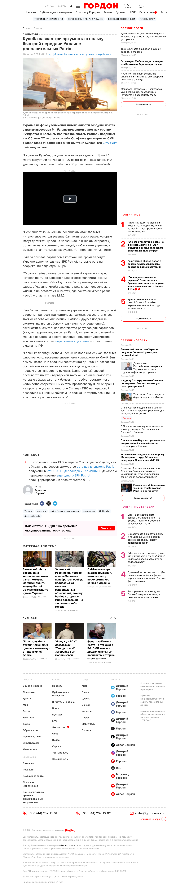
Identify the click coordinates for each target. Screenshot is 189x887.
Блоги (108, 12)
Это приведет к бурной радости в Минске (141, 50)
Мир (25, 704)
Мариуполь (88, 723)
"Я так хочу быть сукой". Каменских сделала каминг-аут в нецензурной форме (36, 648)
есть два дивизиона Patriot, (96, 466)
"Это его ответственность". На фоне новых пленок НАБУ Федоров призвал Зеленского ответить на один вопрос (146, 246)
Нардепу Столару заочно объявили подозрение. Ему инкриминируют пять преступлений (142, 383)
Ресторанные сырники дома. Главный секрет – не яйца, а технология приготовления (144, 594)
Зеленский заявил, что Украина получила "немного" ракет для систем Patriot (139, 352)
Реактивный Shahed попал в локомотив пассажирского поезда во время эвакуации (144, 263)
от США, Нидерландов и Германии (72, 471)
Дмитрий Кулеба (32, 516)
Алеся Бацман (125, 744)
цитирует (110, 143)
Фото (55, 733)
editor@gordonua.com (150, 813)
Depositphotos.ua (69, 845)
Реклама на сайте (33, 775)
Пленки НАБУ (147, 19)
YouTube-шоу (60, 752)
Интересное (30, 749)
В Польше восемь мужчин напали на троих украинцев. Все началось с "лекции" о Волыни (142, 429)
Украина (28, 511)
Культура (28, 717)
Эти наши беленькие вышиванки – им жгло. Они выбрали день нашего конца (142, 76)
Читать (106, 528)
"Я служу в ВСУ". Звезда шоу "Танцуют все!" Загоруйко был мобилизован (66, 648)
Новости (30, 12)
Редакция (28, 769)
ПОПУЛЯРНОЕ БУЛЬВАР (137, 506)
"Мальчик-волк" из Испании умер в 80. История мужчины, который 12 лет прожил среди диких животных (145, 227)
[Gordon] (101, 6)
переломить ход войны (72, 341)
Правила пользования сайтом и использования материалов (152, 686)
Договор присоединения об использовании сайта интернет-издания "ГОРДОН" (152, 715)
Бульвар (120, 12)
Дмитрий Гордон (122, 687)
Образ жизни (30, 730)
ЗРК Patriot (104, 511)
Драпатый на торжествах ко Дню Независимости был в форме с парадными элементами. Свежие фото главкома (147, 577)
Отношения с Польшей (121, 19)
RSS (118, 767)
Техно (26, 723)
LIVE (133, 12)
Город (85, 680)
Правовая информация (30, 784)
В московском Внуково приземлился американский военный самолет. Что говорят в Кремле (143, 443)
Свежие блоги (132, 28)
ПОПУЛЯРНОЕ (130, 214)
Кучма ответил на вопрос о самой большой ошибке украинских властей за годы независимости (144, 304)
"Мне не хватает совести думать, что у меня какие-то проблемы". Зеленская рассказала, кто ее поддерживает (147, 557)
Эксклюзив (146, 12)
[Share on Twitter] (48, 503)
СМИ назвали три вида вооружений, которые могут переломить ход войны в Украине (99, 576)
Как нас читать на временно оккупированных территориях (33, 797)
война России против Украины (64, 511)
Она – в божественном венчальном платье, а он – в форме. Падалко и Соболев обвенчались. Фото (144, 519)
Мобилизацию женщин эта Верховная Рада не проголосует (142, 63)
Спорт (26, 711)
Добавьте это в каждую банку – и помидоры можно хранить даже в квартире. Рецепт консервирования (146, 538)
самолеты (41, 511)
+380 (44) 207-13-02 (96, 813)
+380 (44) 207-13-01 (42, 813)
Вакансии (28, 763)
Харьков (87, 711)
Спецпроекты (60, 758)
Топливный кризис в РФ (48, 19)
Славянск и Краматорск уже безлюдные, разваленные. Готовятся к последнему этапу (141, 91)
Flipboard (122, 761)
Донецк (86, 704)
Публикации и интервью (56, 12)
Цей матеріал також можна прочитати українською (82, 54)
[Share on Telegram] (55, 503)
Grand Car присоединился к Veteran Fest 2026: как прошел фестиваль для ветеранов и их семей (142, 410)
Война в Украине (32, 685)
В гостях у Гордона (87, 12)
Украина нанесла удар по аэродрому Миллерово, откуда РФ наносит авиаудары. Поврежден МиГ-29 (142, 457)
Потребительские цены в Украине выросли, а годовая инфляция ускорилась (143, 36)
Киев (84, 685)
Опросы (57, 746)
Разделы (56, 680)
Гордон (26, 28)
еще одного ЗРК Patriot (73, 475)
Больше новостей (143, 498)
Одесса (86, 698)
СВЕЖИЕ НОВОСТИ (134, 340)
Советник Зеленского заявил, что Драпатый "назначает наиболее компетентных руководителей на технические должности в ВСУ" (140, 472)
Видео (56, 739)
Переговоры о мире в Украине (85, 19)
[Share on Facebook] (42, 503)
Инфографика (31, 742)
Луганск (86, 730)
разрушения (89, 511)
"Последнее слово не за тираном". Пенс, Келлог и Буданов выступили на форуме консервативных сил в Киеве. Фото (146, 283)
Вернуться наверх (149, 819)
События (38, 28)
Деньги (27, 698)
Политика (29, 692)
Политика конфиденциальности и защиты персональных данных (152, 700)
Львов (85, 692)
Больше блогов (143, 104)
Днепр (85, 717)
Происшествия (32, 736)
